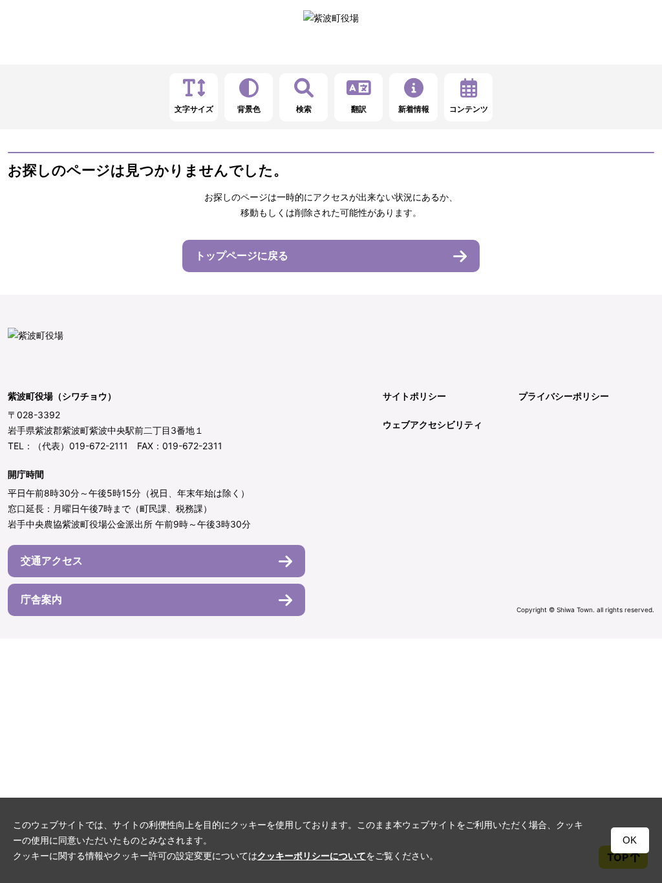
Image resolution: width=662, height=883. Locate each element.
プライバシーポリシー (563, 395)
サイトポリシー (414, 395)
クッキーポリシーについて (311, 856)
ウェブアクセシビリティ (432, 424)
